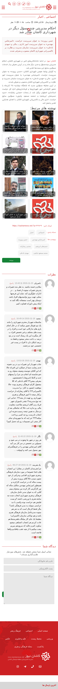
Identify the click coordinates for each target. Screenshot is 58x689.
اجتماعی (41, 232)
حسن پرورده (22, 240)
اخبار (31, 232)
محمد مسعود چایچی (40, 253)
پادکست (40, 646)
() (38, 308)
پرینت (11, 260)
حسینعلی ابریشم (41, 246)
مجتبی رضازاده (25, 246)
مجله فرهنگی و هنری (23, 646)
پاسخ (12, 283)
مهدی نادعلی (24, 253)
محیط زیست (36, 639)
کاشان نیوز (51, 61)
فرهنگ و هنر (15, 631)
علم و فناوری (20, 639)
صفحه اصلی (43, 631)
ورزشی (50, 639)
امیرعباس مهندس (38, 240)
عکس (7, 639)
